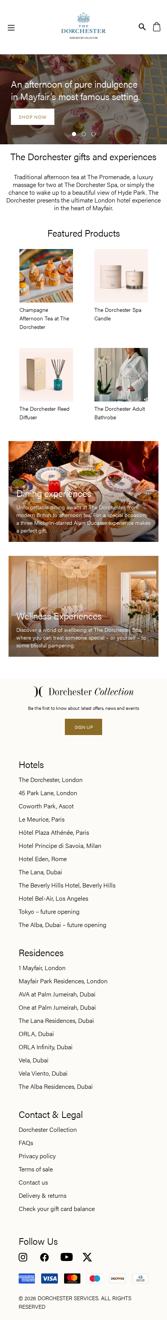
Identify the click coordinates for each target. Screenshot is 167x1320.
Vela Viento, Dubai (43, 1073)
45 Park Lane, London (48, 793)
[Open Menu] (11, 27)
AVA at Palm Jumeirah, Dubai (57, 994)
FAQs (26, 1143)
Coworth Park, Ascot (46, 806)
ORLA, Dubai (36, 1034)
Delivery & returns (42, 1195)
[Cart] (156, 26)
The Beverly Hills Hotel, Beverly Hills (67, 885)
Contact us (33, 1182)
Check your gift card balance (57, 1209)
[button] (74, 134)
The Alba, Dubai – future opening (62, 925)
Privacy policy (37, 1156)
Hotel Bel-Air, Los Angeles (53, 898)
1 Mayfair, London (42, 968)
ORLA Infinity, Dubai (46, 1047)
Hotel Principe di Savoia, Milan (60, 845)
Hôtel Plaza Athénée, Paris (54, 832)
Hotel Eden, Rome (43, 859)
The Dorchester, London (51, 780)
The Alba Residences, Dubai (56, 1086)
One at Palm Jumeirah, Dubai (57, 1007)
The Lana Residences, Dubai (56, 1020)
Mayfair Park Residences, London (63, 981)
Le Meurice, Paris (41, 819)
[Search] (142, 26)
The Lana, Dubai (40, 872)
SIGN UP (84, 727)
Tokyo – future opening (49, 911)
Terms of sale (36, 1169)
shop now (33, 116)
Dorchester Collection (48, 1129)
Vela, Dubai (34, 1060)
